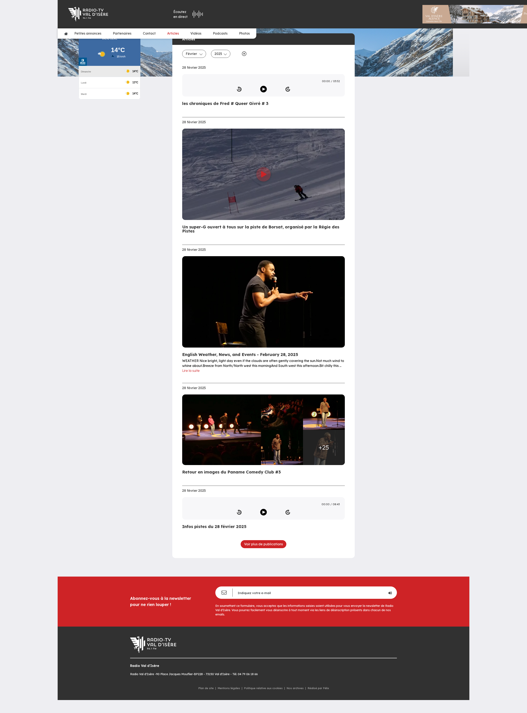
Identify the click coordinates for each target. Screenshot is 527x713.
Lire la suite (191, 371)
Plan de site (206, 688)
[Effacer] (243, 53)
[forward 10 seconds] (287, 89)
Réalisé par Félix (318, 688)
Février (192, 54)
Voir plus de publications (263, 544)
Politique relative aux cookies (263, 688)
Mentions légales (229, 688)
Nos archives (295, 688)
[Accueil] (66, 33)
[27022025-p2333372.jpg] (282, 412)
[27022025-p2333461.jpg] (282, 447)
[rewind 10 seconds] (239, 89)
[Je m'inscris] (390, 592)
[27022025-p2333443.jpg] (324, 412)
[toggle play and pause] (263, 89)
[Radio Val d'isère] (105, 14)
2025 (218, 54)
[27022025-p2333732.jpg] (223, 429)
